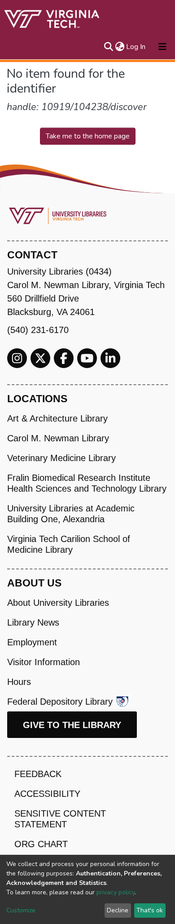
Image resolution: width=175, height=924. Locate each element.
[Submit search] (108, 46)
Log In (136, 47)
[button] (119, 46)
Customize (20, 910)
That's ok (149, 910)
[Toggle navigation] (162, 47)
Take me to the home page (88, 136)
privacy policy (115, 892)
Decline (117, 910)
